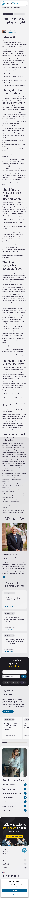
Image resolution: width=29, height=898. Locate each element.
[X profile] (6, 876)
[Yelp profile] (18, 876)
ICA (17, 64)
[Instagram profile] (9, 876)
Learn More (9, 577)
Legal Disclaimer (6, 851)
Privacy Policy (17, 894)
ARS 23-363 (11, 128)
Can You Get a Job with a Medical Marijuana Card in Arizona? (14, 619)
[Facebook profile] (3, 876)
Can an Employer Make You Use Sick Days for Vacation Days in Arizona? (14, 641)
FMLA (23, 367)
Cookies (10, 894)
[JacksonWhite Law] (10, 3)
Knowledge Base (9, 7)
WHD (21, 48)
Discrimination (15, 682)
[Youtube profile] (15, 876)
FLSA (4, 104)
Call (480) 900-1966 (14, 831)
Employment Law (17, 7)
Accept (14, 890)
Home (3, 7)
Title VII (6, 219)
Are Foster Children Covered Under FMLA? (12, 598)
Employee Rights (5, 8)
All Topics (6, 682)
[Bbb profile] (21, 876)
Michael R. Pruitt (13, 32)
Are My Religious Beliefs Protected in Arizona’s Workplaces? (11, 726)
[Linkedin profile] (12, 876)
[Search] (24, 676)
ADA (25, 226)
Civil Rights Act (16, 219)
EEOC (11, 51)
